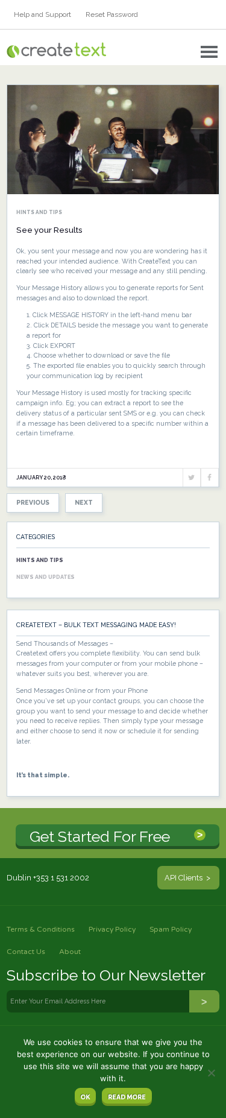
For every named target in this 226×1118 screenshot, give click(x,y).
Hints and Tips (39, 212)
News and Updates (45, 577)
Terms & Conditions (41, 929)
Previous (32, 502)
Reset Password (112, 14)
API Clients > (188, 877)
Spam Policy (170, 929)
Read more (127, 1097)
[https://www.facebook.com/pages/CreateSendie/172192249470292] (210, 478)
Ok (85, 1097)
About (70, 951)
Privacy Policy (112, 929)
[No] (211, 1073)
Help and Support (42, 14)
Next (84, 502)
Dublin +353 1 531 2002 (48, 877)
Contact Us (26, 951)
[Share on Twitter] (192, 478)
